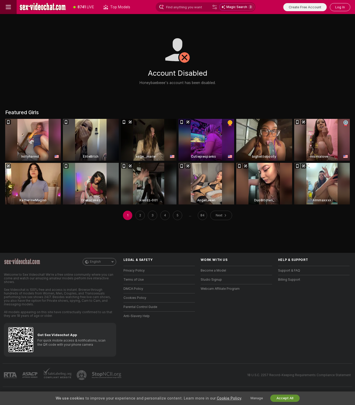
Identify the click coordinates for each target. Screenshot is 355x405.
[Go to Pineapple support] (82, 375)
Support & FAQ (289, 270)
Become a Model (213, 270)
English (95, 261)
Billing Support (289, 279)
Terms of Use (133, 279)
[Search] (214, 7)
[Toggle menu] (8, 7)
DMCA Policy (133, 289)
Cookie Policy (229, 398)
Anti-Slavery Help (136, 316)
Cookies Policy (134, 298)
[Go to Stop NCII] (107, 375)
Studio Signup (211, 279)
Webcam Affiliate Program (220, 289)
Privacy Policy (134, 270)
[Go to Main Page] (43, 7)
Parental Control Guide (140, 307)
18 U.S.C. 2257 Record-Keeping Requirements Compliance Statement (299, 375)
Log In (340, 7)
